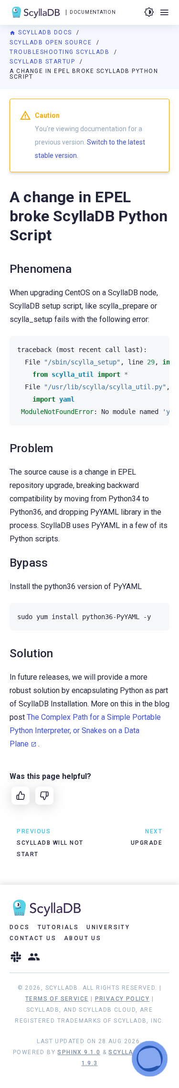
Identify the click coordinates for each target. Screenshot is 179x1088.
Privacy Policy (122, 998)
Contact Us (33, 938)
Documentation (93, 12)
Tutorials (58, 927)
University (108, 927)
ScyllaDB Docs (45, 32)
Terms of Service (56, 998)
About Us (82, 938)
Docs (20, 927)
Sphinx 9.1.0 (78, 1052)
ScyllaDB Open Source (52, 42)
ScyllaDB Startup (43, 61)
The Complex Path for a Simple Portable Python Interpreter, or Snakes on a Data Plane (85, 730)
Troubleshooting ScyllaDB (61, 52)
